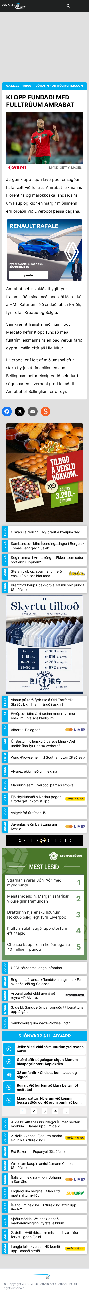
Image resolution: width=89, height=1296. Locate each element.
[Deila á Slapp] (45, 411)
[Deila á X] (20, 411)
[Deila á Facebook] (7, 411)
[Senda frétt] (33, 411)
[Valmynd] (80, 6)
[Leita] (68, 6)
